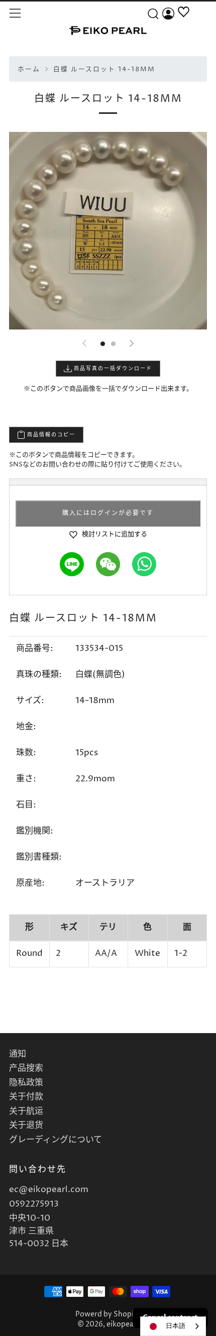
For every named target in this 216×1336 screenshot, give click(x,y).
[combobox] (173, 1326)
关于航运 (26, 1111)
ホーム (29, 69)
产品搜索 (26, 1068)
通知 (17, 1054)
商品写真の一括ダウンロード (112, 368)
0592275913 (34, 1204)
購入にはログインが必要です (108, 513)
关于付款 (26, 1097)
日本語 (175, 1325)
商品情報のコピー (50, 434)
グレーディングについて (55, 1140)
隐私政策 (26, 1083)
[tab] (102, 344)
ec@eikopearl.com (48, 1190)
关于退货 (26, 1125)
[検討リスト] (183, 23)
